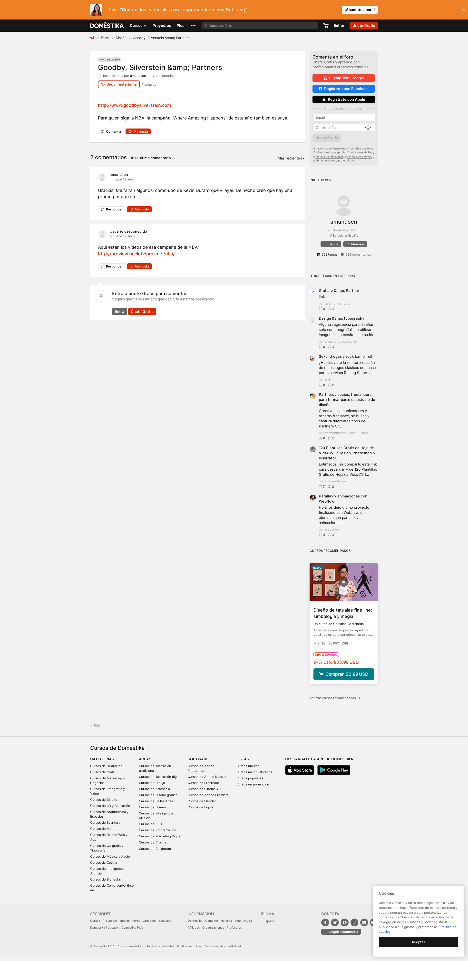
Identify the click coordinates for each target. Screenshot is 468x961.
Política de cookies (189, 946)
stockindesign (335, 481)
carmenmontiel (336, 433)
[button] (193, 26)
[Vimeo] (364, 922)
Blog (237, 920)
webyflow (332, 529)
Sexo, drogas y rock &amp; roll (345, 356)
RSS (96, 725)
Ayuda (247, 920)
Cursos (95, 920)
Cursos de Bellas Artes (156, 801)
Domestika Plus (132, 927)
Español (269, 921)
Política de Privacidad (329, 156)
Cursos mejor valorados (254, 772)
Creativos (149, 920)
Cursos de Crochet (153, 842)
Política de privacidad (160, 946)
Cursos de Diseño (103, 800)
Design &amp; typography (341, 318)
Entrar (339, 25)
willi (328, 379)
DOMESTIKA (107, 26)
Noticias (226, 920)
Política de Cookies (359, 156)
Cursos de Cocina (103, 862)
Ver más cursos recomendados (335, 698)
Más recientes (290, 158)
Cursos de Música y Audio (110, 856)
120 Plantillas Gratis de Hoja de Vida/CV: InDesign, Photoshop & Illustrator (347, 453)
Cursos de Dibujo (152, 783)
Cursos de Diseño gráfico (158, 795)
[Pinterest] (345, 922)
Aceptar (418, 942)
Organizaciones (213, 927)
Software (198, 759)
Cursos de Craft (102, 772)
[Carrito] (326, 26)
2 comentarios (164, 76)
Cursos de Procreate (203, 783)
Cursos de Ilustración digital (160, 777)
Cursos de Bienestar (105, 879)
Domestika (195, 920)
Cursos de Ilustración (106, 766)
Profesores (234, 927)
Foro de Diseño (109, 59)
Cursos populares (249, 778)
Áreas (145, 759)
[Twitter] (335, 922)
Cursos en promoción (252, 784)
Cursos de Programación (157, 830)
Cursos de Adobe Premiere (208, 795)
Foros (105, 38)
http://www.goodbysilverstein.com (134, 105)
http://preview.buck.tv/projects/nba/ (136, 253)
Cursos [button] (136, 25)
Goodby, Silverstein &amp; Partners (160, 67)
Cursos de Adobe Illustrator (209, 777)
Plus (180, 25)
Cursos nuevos (247, 766)
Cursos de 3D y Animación (110, 806)
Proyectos (162, 25)
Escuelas (165, 920)
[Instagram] (354, 922)
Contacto (211, 920)
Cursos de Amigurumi (155, 849)
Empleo (124, 920)
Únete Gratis (142, 311)
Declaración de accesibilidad (223, 946)
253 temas (329, 254)
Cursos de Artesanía (154, 789)
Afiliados (194, 927)
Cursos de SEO (150, 824)
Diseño (121, 38)
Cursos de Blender (202, 801)
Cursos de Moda (102, 829)
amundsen (138, 76)
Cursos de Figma (200, 807)
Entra (119, 311)
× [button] (463, 9)
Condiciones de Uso (360, 152)
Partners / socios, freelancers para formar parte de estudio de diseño (347, 399)
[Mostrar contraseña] (368, 127)
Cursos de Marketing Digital (160, 836)
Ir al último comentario (151, 158)
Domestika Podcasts (104, 927)
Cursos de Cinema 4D (204, 789)
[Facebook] (325, 922)
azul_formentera (337, 303)
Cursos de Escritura (105, 822)
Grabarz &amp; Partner (339, 290)
